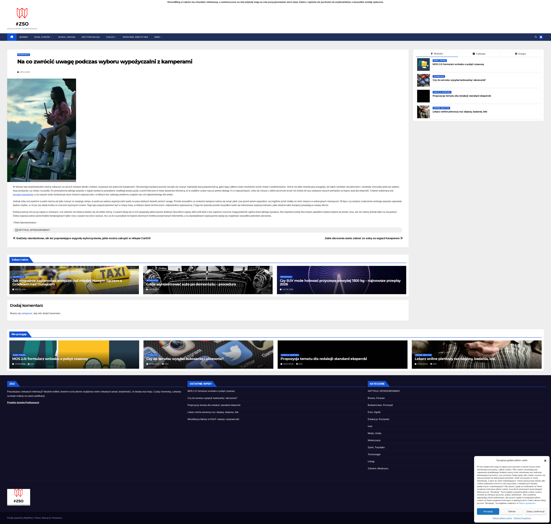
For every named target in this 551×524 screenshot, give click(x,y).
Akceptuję (488, 511)
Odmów (512, 511)
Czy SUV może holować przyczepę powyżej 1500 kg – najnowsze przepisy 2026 (340, 282)
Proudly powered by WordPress (20, 518)
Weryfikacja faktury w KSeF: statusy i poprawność (213, 419)
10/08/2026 (20, 364)
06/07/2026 (288, 364)
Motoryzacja (91, 37)
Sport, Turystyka (376, 447)
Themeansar (57, 518)
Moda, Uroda (66, 37)
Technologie (438, 76)
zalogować (26, 313)
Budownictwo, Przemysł (380, 405)
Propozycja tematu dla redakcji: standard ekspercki (462, 96)
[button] (545, 460)
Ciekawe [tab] (481, 54)
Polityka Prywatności (522, 518)
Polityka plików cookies (502, 518)
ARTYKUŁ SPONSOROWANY (384, 391)
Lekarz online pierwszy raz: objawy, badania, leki (460, 111)
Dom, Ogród (42, 37)
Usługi (110, 37)
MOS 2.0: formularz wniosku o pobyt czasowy (458, 64)
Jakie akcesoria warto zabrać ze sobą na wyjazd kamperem (362, 238)
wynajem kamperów (23, 194)
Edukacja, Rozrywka (442, 92)
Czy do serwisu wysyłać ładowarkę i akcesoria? (459, 80)
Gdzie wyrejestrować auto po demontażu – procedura (191, 284)
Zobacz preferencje (535, 511)
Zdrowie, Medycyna (135, 37)
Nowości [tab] (438, 53)
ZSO (32, 364)
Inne (157, 37)
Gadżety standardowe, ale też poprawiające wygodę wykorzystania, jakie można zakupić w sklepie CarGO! (83, 238)
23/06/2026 (422, 364)
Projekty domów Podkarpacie (23, 402)
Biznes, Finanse (439, 60)
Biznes (24, 37)
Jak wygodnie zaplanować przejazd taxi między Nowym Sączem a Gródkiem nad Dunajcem (67, 282)
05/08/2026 (154, 364)
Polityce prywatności (527, 503)
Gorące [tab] (522, 54)
